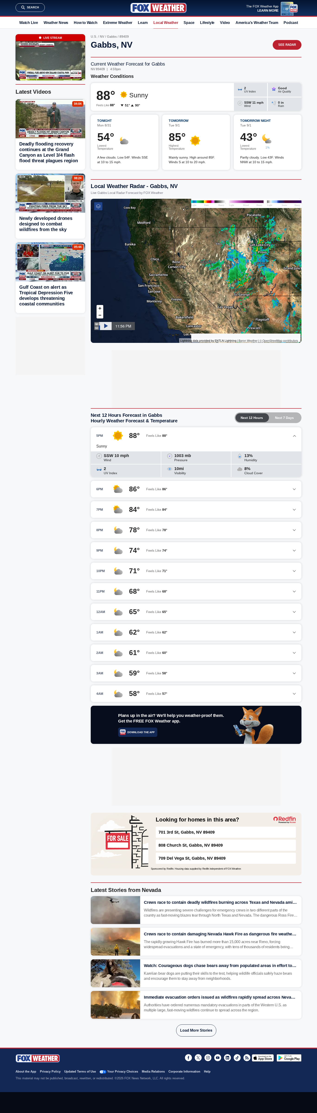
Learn (143, 23)
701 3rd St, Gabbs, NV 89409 (186, 832)
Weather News (56, 23)
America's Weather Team (257, 23)
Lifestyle (207, 23)
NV (102, 36)
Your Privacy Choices (122, 1071)
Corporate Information (184, 1071)
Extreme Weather (118, 23)
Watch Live (28, 23)
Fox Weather (158, 8)
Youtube (217, 1057)
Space (189, 23)
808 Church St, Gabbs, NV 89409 (190, 845)
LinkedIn (227, 1057)
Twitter (198, 1057)
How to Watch (85, 23)
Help (207, 1071)
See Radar (287, 44)
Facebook (188, 1057)
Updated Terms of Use (80, 1071)
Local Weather (165, 23)
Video (225, 23)
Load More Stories (196, 1030)
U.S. (94, 36)
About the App (26, 1071)
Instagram (207, 1057)
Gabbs (112, 36)
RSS (246, 1057)
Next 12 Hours (252, 418)
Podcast (291, 23)
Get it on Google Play (289, 1058)
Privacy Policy (50, 1071)
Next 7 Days (284, 418)
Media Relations (153, 1071)
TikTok (237, 1057)
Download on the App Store (263, 1058)
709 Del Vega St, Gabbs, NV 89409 (192, 858)
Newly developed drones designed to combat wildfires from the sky (45, 224)
